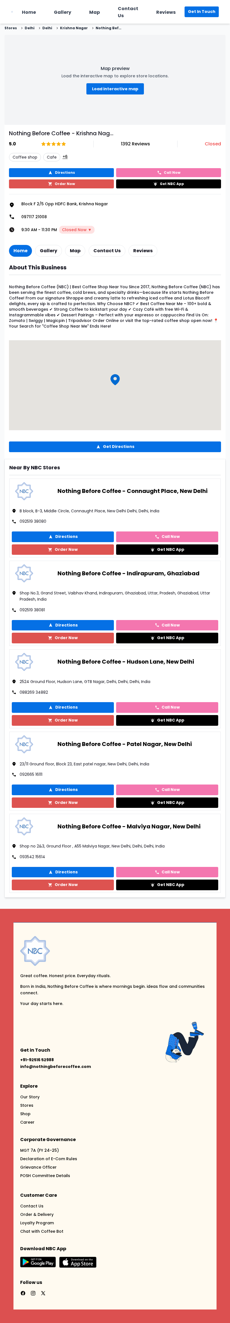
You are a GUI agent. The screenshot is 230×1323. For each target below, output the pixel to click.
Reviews (166, 12)
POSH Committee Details (45, 1175)
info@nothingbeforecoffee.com (55, 1066)
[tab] (20, 251)
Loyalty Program (37, 1223)
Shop (25, 1114)
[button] (115, 379)
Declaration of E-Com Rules (48, 1159)
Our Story (30, 1097)
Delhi (29, 28)
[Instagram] (33, 1293)
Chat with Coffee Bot (41, 1231)
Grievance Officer (38, 1167)
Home (29, 12)
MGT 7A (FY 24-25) (39, 1150)
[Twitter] (43, 1293)
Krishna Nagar (74, 28)
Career (27, 1122)
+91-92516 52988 (37, 1060)
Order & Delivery (37, 1214)
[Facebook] (23, 1293)
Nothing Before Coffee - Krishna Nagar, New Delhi (110, 28)
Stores (10, 28)
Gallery (62, 12)
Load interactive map (115, 89)
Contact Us (128, 12)
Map (94, 12)
